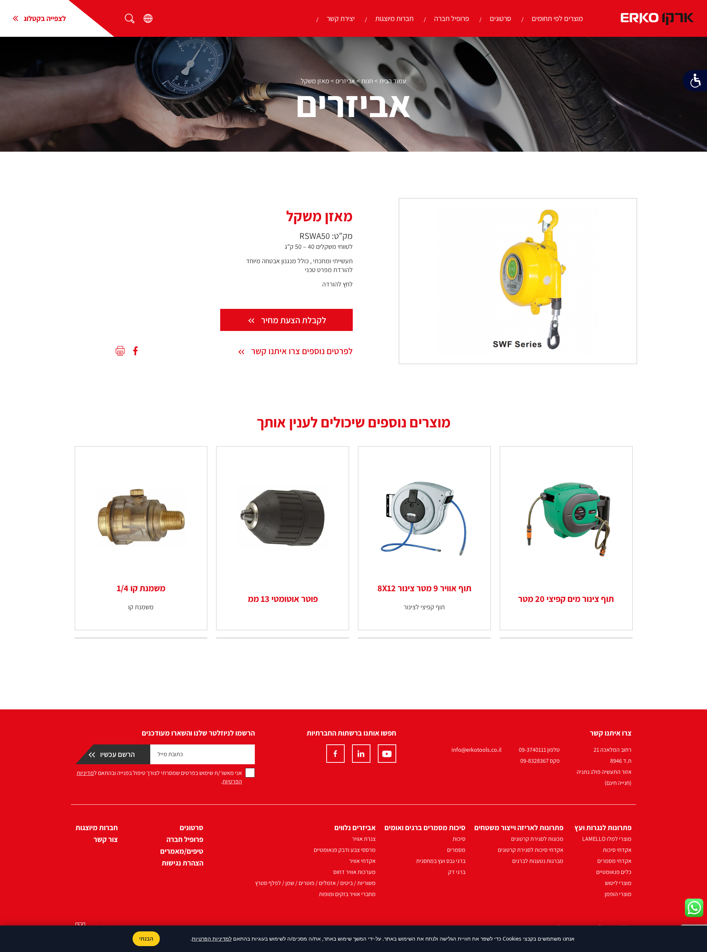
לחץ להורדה (337, 284)
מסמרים (456, 850)
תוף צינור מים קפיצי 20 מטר (566, 598)
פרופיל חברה (451, 18)
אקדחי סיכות (617, 850)
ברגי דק (456, 872)
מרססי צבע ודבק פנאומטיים (345, 850)
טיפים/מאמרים (181, 851)
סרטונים (500, 18)
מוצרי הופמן (618, 894)
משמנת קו (141, 607)
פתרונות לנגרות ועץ (603, 827)
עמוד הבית (392, 81)
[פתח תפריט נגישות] (695, 80)
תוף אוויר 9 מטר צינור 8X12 (424, 587)
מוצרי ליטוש (618, 883)
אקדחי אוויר (362, 861)
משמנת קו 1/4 (141, 587)
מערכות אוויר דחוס (354, 872)
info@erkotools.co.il (476, 750)
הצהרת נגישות (182, 863)
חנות (367, 81)
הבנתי (146, 938)
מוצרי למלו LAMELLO (607, 839)
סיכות (459, 839)
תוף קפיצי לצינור (424, 607)
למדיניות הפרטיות (212, 938)
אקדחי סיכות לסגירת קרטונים (530, 850)
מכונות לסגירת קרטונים (537, 839)
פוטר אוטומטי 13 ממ (283, 598)
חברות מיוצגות (394, 18)
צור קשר (106, 839)
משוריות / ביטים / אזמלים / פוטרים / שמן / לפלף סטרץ (315, 883)
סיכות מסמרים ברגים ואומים (424, 827)
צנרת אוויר (364, 839)
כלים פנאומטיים (614, 872)
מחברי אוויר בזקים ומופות (347, 894)
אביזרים (345, 81)
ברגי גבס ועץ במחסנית (440, 861)
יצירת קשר (341, 18)
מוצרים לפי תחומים (557, 18)
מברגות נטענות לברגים (537, 861)
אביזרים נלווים (355, 827)
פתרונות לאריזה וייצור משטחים (518, 827)
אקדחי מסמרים (614, 861)
